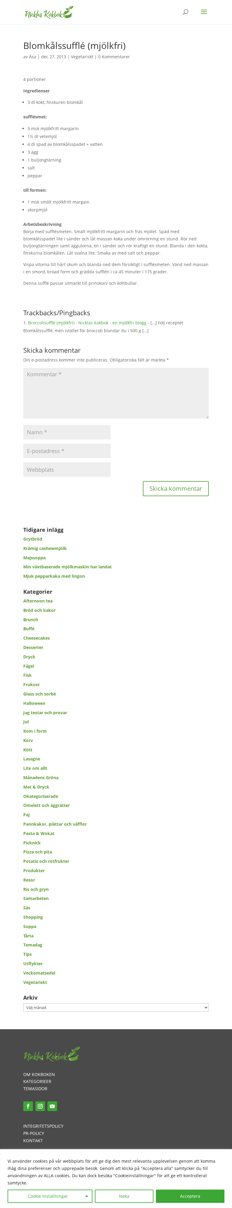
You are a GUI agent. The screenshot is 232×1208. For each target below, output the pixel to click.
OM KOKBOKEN (39, 1074)
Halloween (34, 703)
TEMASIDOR (35, 1088)
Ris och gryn (36, 889)
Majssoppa (34, 558)
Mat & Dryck (36, 787)
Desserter (33, 647)
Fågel (28, 666)
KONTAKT (33, 1140)
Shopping (33, 917)
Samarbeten (36, 898)
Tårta (28, 936)
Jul (26, 721)
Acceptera (190, 1196)
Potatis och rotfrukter (46, 861)
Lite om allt (35, 768)
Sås (26, 908)
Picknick (32, 843)
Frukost (31, 684)
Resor (29, 880)
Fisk (27, 675)
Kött (27, 750)
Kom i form (35, 731)
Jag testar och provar (45, 712)
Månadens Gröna (41, 777)
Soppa (29, 926)
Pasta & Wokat (38, 833)
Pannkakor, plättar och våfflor (55, 824)
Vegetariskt (82, 56)
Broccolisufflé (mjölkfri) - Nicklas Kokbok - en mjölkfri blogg (87, 323)
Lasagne (31, 759)
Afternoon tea (38, 601)
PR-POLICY (33, 1133)
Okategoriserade (40, 796)
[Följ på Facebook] (28, 1106)
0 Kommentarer (114, 56)
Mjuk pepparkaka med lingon (54, 576)
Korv (28, 740)
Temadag (32, 945)
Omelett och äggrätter (46, 805)
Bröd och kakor (39, 610)
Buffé (28, 628)
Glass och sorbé (39, 694)
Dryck (29, 657)
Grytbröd (32, 539)
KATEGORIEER (37, 1081)
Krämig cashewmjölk (45, 548)
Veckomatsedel (39, 973)
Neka (124, 1196)
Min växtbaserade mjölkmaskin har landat (67, 567)
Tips (27, 954)
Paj (26, 815)
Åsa (32, 56)
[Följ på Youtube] (52, 1106)
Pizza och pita (37, 852)
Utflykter (33, 963)
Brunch (30, 619)
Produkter (34, 870)
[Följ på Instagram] (40, 1106)
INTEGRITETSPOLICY (43, 1126)
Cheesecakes (36, 638)
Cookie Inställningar (48, 1196)
